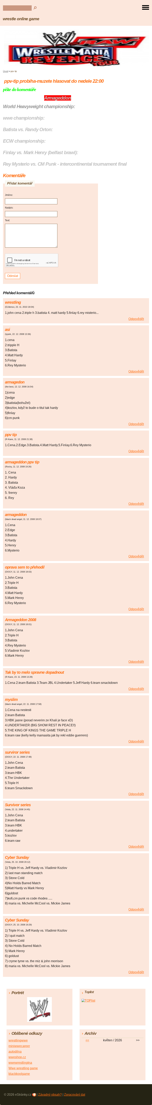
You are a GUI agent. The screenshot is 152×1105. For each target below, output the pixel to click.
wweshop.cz (17, 1057)
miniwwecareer (19, 1046)
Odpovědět (136, 319)
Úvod (5, 71)
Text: (7, 220)
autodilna (15, 1051)
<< (87, 1040)
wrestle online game (21, 18)
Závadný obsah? (50, 1094)
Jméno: (9, 195)
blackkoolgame (19, 1073)
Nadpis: (9, 207)
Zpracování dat (74, 1094)
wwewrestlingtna (20, 1062)
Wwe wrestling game (23, 1068)
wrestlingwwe (18, 1040)
